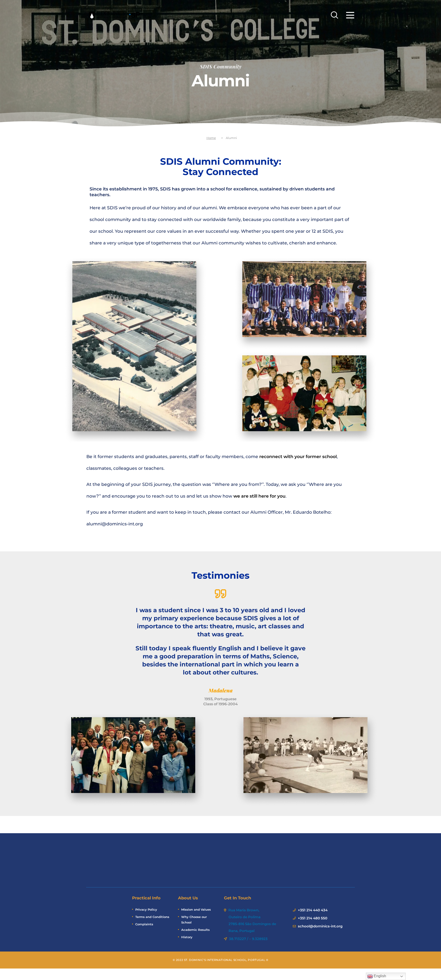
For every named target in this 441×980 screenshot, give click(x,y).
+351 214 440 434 (313, 910)
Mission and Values (196, 909)
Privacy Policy (146, 909)
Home (211, 138)
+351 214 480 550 (312, 918)
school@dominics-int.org (320, 926)
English (379, 976)
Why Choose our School (194, 919)
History (186, 937)
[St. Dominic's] (120, 15)
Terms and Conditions (152, 917)
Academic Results (195, 930)
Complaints (144, 924)
